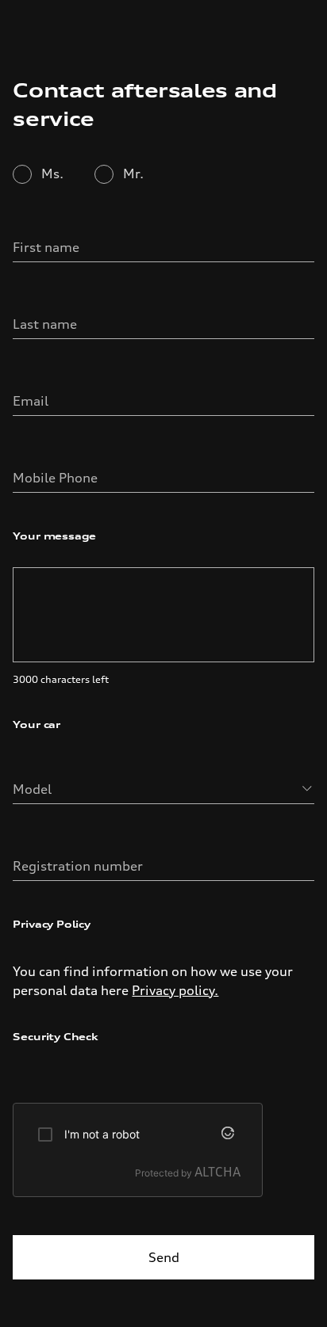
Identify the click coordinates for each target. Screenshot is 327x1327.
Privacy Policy (51, 924)
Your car (36, 724)
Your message (54, 536)
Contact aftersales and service (144, 104)
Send (163, 1257)
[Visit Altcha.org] (230, 1134)
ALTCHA (217, 1172)
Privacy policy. (175, 990)
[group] (138, 1150)
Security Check (55, 1037)
